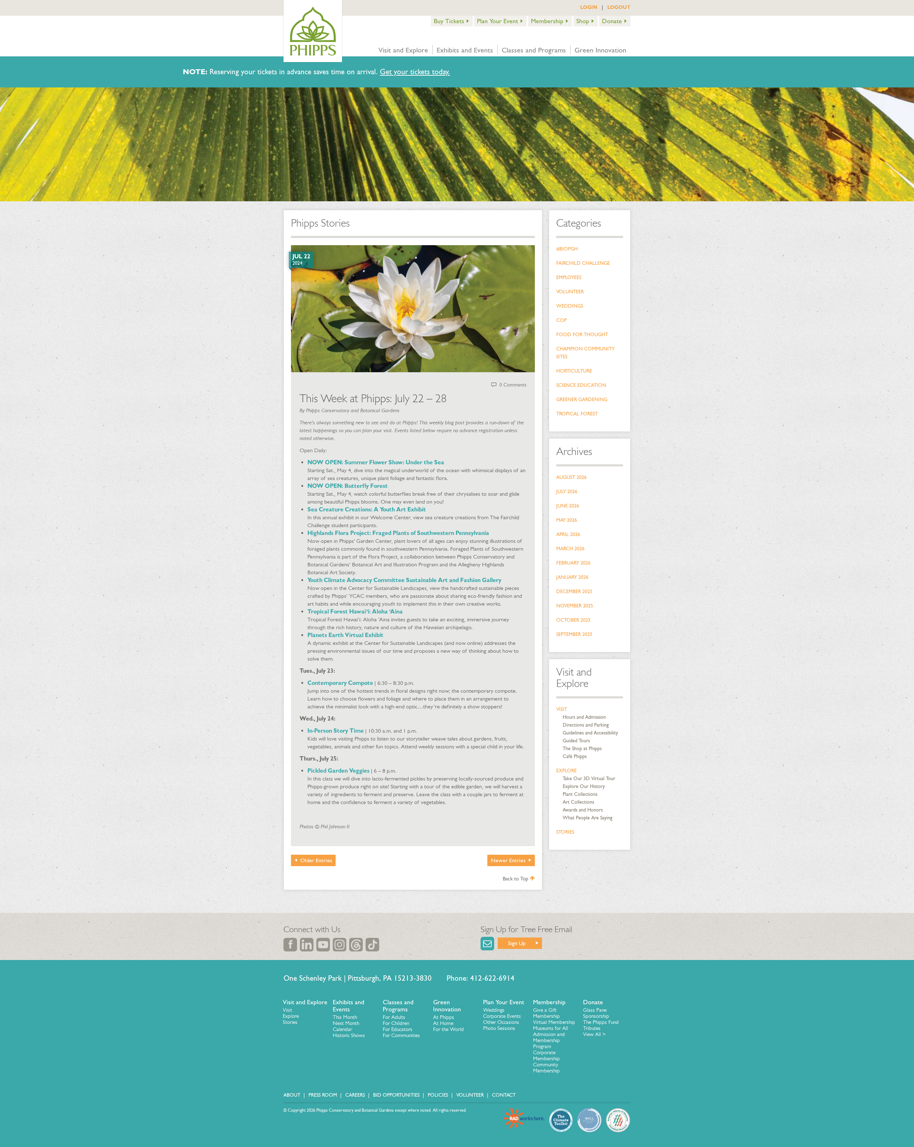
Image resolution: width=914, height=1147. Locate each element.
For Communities (401, 1035)
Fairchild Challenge (583, 263)
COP (561, 320)
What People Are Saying (587, 818)
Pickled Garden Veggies (338, 770)
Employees (568, 277)
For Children (396, 1023)
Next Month (346, 1023)
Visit (561, 709)
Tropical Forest (577, 414)
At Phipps (443, 1017)
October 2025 (573, 620)
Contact (504, 1095)
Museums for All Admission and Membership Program (550, 1037)
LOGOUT (619, 7)
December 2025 (574, 591)
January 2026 (572, 577)
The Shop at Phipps (582, 749)
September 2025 (574, 634)
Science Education (581, 385)
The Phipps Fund (601, 1022)
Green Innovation (600, 50)
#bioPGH (567, 249)
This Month (345, 1017)
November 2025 (574, 606)
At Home (443, 1023)
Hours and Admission (584, 717)
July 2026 (566, 492)
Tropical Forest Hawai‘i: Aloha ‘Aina (355, 611)
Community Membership (546, 1067)
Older (316, 860)
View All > (594, 1034)
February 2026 (573, 563)
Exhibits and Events (465, 50)
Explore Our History (584, 786)
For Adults (394, 1017)
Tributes (592, 1028)
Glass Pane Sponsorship (596, 1013)
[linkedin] (306, 944)
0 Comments (512, 385)
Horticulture (574, 371)
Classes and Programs (534, 50)
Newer (508, 860)
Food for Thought (582, 335)
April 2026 (568, 534)
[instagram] (339, 944)
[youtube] (323, 944)
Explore (566, 771)
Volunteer (570, 292)
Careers (355, 1095)
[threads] (356, 944)
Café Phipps (575, 756)
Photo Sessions (499, 1028)
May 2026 (566, 520)
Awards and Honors (583, 810)
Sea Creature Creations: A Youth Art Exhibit (366, 509)
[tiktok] (372, 944)
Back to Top (516, 878)
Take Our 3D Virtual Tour (589, 778)
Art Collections (578, 802)
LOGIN (588, 7)
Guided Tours (576, 741)
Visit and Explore (403, 50)
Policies (438, 1095)
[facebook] (290, 944)
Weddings (569, 306)
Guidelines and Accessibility (590, 733)
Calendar (342, 1029)
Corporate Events (502, 1016)
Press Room (322, 1095)
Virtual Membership (554, 1022)
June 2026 (567, 506)
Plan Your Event (497, 21)
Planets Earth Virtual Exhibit (345, 635)
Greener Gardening (581, 399)
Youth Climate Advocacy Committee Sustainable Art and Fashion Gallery (404, 580)
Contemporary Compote (340, 682)
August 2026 (571, 477)
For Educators (397, 1029)
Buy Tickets (449, 21)
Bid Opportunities (396, 1095)
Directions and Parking (586, 725)
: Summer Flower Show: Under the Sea (393, 462)
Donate (612, 21)
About (291, 1095)
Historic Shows (349, 1035)
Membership (547, 21)
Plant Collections (580, 794)
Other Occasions (501, 1022)
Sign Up (517, 943)
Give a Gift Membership (546, 1013)
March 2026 (570, 549)
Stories (565, 832)
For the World (448, 1029)
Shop (582, 21)
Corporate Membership (546, 1055)
